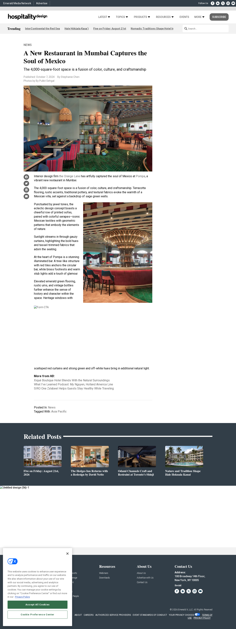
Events (184, 17)
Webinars (103, 573)
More (198, 17)
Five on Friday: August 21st (109, 28)
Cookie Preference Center (37, 614)
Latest (102, 17)
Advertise (41, 3)
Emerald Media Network (17, 3)
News (28, 45)
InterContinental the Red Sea (42, 28)
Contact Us (142, 582)
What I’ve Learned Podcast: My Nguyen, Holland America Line (73, 384)
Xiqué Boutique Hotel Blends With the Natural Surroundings (72, 380)
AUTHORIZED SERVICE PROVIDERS (113, 615)
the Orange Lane (69, 176)
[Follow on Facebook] (212, 3)
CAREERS (88, 615)
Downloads (104, 578)
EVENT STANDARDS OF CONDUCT (150, 615)
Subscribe (219, 16)
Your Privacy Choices (181, 615)
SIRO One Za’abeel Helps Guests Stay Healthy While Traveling (74, 388)
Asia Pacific (59, 411)
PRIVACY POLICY (202, 618)
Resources (163, 17)
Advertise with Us (145, 578)
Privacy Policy (22, 596)
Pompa (140, 176)
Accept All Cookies (37, 604)
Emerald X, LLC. (185, 609)
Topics (120, 17)
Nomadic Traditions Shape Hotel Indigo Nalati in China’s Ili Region (171, 28)
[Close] (67, 554)
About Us (141, 573)
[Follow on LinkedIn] (218, 3)
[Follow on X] (223, 3)
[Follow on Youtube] (233, 3)
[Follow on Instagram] (228, 3)
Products (140, 17)
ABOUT (78, 615)
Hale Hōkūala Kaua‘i (77, 28)
